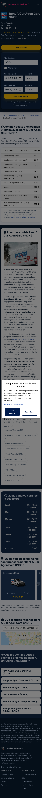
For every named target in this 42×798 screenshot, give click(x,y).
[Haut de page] (38, 794)
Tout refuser (29, 412)
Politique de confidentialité (13, 404)
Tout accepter (12, 412)
